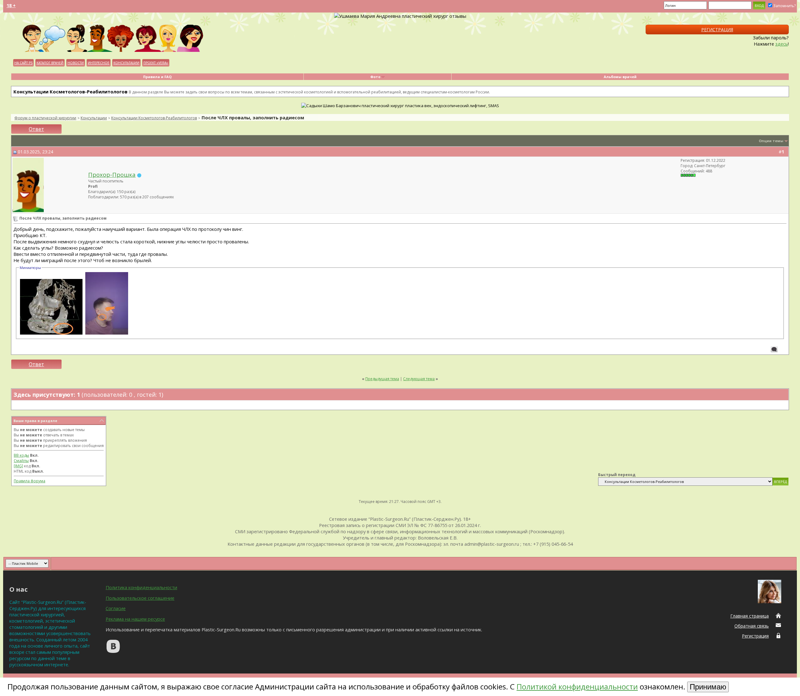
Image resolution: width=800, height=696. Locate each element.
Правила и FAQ (157, 76)
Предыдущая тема (382, 378)
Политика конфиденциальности (141, 587)
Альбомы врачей (620, 76)
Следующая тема (419, 378)
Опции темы (771, 140)
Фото (375, 76)
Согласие (116, 608)
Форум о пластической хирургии (45, 118)
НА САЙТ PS (23, 63)
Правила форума (29, 481)
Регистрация (717, 29)
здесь (781, 44)
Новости (76, 63)
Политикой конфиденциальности (577, 686)
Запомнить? (784, 5)
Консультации (126, 63)
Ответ (36, 129)
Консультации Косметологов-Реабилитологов (154, 118)
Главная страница (749, 616)
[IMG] (18, 466)
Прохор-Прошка (112, 174)
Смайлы (21, 460)
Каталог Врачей (50, 63)
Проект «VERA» (155, 63)
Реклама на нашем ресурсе (135, 619)
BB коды (21, 455)
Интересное (98, 63)
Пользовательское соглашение (140, 598)
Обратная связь (751, 626)
